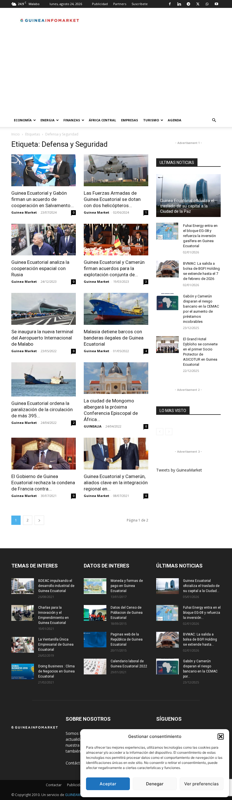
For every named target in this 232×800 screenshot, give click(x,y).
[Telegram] (188, 4)
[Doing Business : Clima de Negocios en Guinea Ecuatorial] (22, 672)
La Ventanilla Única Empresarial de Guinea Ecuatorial (56, 644)
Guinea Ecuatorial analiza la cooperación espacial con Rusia (40, 268)
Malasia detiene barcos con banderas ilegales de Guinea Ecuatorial (113, 338)
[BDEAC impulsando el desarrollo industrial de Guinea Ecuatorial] (22, 586)
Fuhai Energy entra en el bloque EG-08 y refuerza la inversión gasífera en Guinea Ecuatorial (200, 235)
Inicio (15, 134)
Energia (47, 120)
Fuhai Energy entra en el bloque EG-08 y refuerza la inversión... (202, 613)
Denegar (155, 783)
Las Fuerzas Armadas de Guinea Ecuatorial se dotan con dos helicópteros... (112, 199)
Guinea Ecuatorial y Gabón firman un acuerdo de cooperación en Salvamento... (42, 199)
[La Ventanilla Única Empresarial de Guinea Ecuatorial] (22, 645)
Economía (23, 120)
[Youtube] (216, 4)
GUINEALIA (93, 426)
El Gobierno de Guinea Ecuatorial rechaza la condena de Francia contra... (43, 483)
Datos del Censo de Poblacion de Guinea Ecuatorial (127, 613)
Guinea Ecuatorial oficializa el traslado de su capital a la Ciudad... (201, 586)
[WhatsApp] (207, 4)
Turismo (151, 120)
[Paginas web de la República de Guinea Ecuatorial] (95, 639)
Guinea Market (24, 212)
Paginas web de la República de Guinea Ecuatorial (127, 639)
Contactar (54, 785)
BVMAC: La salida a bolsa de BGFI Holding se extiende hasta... (200, 639)
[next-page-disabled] (168, 431)
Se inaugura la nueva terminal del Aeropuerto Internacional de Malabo (42, 338)
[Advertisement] (116, 71)
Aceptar (108, 783)
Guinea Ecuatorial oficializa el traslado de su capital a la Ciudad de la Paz (187, 206)
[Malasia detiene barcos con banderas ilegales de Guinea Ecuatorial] (116, 309)
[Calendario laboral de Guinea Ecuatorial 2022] (95, 666)
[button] (221, 736)
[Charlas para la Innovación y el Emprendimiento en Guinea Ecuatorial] (22, 613)
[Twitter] (198, 4)
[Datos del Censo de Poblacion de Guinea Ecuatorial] (95, 613)
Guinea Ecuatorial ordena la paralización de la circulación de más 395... (42, 409)
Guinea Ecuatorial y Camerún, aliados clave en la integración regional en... (116, 483)
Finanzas (71, 120)
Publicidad (100, 4)
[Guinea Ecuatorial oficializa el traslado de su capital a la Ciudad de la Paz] (188, 195)
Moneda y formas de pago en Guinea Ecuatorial (127, 586)
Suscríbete (140, 4)
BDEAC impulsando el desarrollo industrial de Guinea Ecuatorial (56, 586)
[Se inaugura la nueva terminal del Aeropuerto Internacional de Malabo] (43, 309)
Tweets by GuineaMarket (179, 470)
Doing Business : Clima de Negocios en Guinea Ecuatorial (56, 671)
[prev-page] (159, 431)
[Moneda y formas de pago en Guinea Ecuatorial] (95, 586)
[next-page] (39, 520)
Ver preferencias (201, 783)
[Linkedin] (179, 4)
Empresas (129, 120)
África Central (102, 120)
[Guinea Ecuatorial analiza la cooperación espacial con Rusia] (43, 240)
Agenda (174, 120)
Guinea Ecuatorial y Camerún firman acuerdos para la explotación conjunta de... (114, 268)
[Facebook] (170, 4)
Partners (119, 4)
